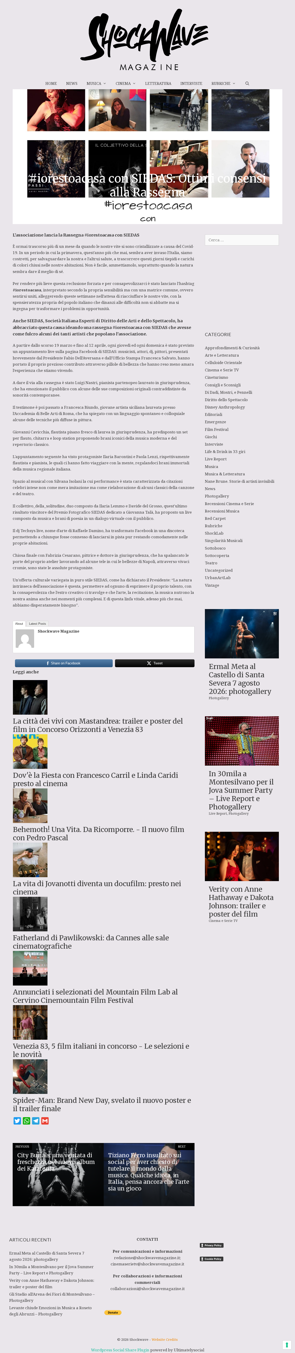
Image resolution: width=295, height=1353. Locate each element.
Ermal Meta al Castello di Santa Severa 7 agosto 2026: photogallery (240, 679)
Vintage (212, 585)
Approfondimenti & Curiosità (232, 347)
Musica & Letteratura (225, 474)
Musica (94, 83)
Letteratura (158, 83)
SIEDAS (109, 351)
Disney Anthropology (225, 407)
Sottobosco (215, 548)
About (19, 623)
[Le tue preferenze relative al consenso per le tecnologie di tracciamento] (287, 1345)
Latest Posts (37, 623)
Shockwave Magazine (58, 631)
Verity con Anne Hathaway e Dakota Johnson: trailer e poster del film (241, 901)
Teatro (211, 562)
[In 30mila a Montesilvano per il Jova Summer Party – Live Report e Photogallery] (242, 762)
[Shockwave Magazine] (25, 646)
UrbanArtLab (218, 577)
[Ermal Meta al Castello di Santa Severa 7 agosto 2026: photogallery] (242, 655)
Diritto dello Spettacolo (226, 399)
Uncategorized (219, 570)
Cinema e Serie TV (222, 370)
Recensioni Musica (222, 511)
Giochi (211, 436)
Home (51, 83)
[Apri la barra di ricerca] (247, 83)
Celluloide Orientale (223, 362)
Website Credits (165, 1339)
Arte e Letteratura (222, 355)
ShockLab (214, 533)
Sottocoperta (217, 555)
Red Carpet (215, 518)
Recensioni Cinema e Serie (229, 503)
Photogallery (217, 496)
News (71, 83)
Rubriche (221, 83)
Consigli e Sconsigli (223, 385)
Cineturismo (216, 377)
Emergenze (215, 421)
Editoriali (213, 414)
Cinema (123, 83)
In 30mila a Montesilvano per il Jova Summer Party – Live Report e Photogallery (241, 790)
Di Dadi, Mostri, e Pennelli (228, 392)
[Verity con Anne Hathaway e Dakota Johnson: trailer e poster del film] (242, 878)
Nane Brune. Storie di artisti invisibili (239, 481)
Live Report (216, 459)
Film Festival (216, 429)
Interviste (191, 83)
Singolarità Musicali (223, 540)
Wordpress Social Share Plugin (120, 1350)
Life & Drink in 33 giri (225, 451)
